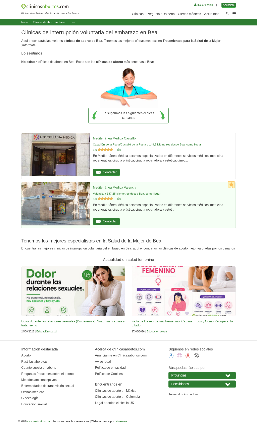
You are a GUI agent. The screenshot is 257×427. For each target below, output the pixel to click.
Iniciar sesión (205, 4)
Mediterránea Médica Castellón (115, 138)
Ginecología (30, 398)
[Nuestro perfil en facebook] (171, 357)
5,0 (95, 149)
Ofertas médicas (189, 14)
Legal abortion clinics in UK (114, 403)
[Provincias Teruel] (202, 375)
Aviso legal (103, 361)
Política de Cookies (109, 374)
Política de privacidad (110, 367)
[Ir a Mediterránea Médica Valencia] (118, 199)
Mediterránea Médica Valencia (114, 187)
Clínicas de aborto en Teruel (49, 22)
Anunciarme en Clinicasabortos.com (121, 355)
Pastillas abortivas (34, 361)
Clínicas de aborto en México (115, 390)
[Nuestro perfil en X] (196, 357)
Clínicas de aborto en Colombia (117, 396)
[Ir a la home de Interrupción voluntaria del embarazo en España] (50, 7)
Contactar (110, 172)
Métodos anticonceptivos (39, 380)
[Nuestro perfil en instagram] (179, 357)
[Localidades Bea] (202, 384)
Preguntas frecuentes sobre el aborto (47, 374)
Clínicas (138, 14)
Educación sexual (46, 331)
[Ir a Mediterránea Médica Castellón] (118, 149)
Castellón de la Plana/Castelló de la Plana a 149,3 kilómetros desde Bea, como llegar (147, 144)
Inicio (24, 22)
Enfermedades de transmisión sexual (47, 386)
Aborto (26, 355)
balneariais (121, 421)
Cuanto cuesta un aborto (38, 367)
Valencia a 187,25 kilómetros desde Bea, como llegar (126, 193)
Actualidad (211, 14)
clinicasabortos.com (39, 421)
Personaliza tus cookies (183, 394)
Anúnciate (229, 4)
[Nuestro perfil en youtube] (188, 357)
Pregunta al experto (161, 14)
